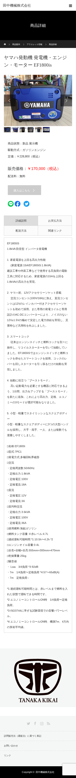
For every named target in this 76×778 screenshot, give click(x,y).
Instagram (41, 723)
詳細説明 (21, 220)
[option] (38, 100)
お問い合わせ (11, 745)
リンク (7, 755)
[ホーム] (5, 41)
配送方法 (21, 230)
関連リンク (55, 230)
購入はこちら (22, 190)
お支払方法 (55, 220)
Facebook (35, 723)
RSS (48, 723)
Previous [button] (10, 100)
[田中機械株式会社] (38, 704)
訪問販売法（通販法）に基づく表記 (22, 736)
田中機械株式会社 (17, 5)
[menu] (70, 5)
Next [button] (66, 100)
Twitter (28, 723)
